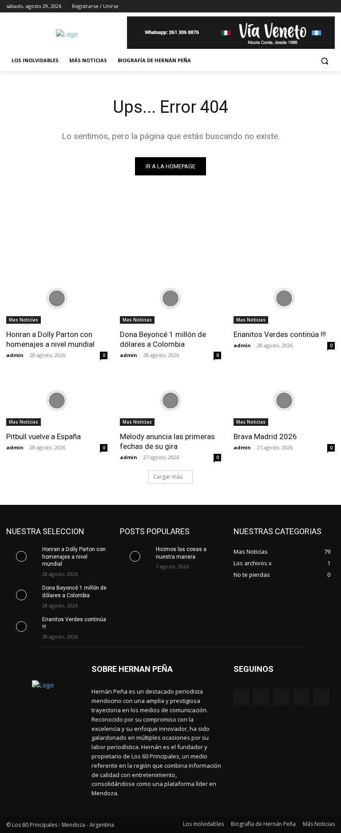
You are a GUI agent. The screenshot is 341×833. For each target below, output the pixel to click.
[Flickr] (281, 697)
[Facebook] (280, 6)
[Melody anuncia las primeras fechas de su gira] (170, 400)
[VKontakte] (321, 697)
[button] (324, 60)
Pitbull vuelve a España (43, 436)
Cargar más (167, 476)
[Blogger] (241, 697)
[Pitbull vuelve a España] (56, 400)
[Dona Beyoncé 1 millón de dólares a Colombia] (170, 298)
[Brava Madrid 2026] (284, 400)
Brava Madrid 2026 (265, 436)
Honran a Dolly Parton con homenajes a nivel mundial (50, 339)
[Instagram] (293, 6)
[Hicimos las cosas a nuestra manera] (135, 556)
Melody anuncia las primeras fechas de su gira (167, 441)
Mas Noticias (23, 320)
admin (15, 355)
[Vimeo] (317, 6)
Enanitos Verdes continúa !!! (280, 334)
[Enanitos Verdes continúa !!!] (284, 298)
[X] (305, 6)
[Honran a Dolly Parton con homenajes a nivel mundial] (56, 298)
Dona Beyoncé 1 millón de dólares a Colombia (163, 339)
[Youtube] (330, 6)
